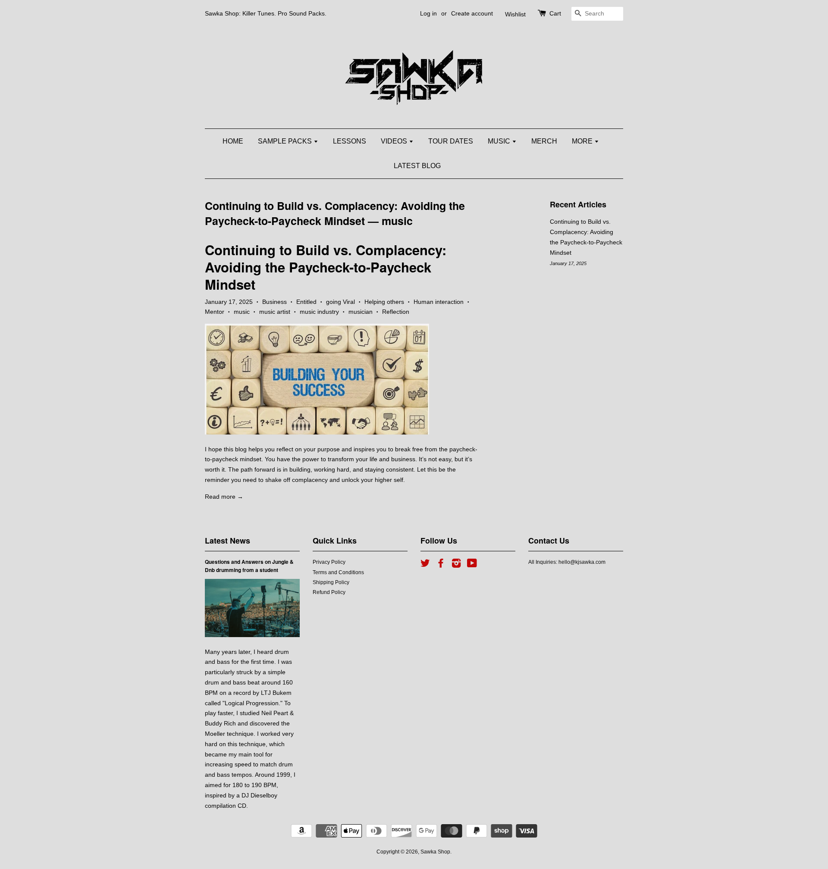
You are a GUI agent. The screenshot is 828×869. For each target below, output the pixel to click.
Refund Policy (329, 592)
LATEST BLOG (417, 165)
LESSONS (349, 141)
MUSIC (500, 141)
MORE (583, 141)
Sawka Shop (435, 852)
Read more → (224, 496)
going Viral (340, 301)
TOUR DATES (450, 141)
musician (360, 311)
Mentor (214, 311)
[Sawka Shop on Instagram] (456, 565)
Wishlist (515, 14)
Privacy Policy (329, 562)
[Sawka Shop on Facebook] (440, 565)
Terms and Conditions (338, 572)
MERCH (544, 141)
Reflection (395, 311)
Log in (428, 13)
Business (274, 301)
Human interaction (439, 301)
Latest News (227, 540)
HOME (233, 141)
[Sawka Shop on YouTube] (472, 565)
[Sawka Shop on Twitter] (425, 565)
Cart (555, 13)
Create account (472, 13)
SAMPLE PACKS (286, 141)
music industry (319, 311)
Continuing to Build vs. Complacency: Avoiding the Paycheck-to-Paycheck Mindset (335, 213)
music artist (274, 311)
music (242, 311)
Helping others (384, 301)
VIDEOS (395, 141)
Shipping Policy (331, 582)
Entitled (306, 301)
